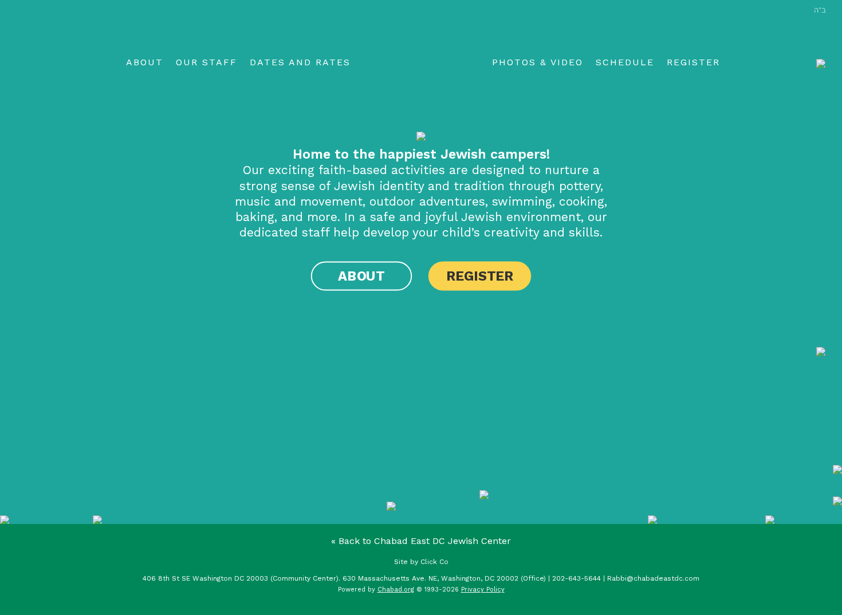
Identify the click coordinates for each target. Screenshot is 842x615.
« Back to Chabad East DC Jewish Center (421, 540)
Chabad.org (395, 589)
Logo (421, 63)
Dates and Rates (300, 62)
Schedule (625, 62)
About (144, 62)
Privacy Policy (483, 589)
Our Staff (206, 62)
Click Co (434, 562)
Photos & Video (537, 62)
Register (693, 62)
